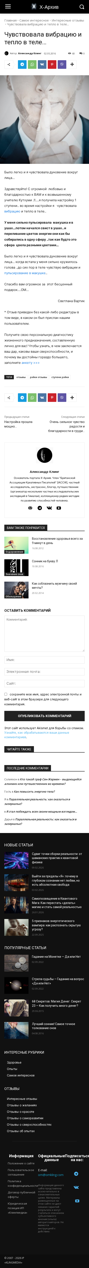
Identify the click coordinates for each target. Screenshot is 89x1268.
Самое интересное (34, 20)
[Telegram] (22, 64)
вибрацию (12, 211)
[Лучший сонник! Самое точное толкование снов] (16, 1030)
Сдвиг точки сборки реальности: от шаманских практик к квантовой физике (57, 858)
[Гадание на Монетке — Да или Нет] (16, 963)
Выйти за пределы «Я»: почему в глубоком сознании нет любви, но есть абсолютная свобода (56, 880)
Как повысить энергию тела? (34, 791)
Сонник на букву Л (45, 561)
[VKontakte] (49, 508)
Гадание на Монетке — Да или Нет (56, 956)
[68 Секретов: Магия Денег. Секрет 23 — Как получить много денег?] (16, 1007)
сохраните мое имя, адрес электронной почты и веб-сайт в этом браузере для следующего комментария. (42, 699)
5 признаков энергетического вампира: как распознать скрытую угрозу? (56, 925)
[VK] (42, 64)
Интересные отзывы (68, 20)
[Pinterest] (52, 64)
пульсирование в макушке (25, 273)
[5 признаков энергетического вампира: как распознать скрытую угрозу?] (16, 927)
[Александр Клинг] (7, 53)
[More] (72, 64)
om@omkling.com (51, 1175)
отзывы (21, 377)
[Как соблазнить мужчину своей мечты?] (16, 590)
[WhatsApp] (32, 64)
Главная (10, 20)
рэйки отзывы (38, 377)
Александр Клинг (29, 53)
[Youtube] (59, 508)
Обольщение (13, 596)
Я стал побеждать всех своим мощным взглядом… (41, 811)
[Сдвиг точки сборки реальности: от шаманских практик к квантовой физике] (16, 860)
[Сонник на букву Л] (16, 567)
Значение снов (14, 574)
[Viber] (62, 64)
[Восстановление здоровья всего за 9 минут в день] (16, 545)
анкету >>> (31, 363)
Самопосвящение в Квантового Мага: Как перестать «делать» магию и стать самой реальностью (57, 903)
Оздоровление (14, 551)
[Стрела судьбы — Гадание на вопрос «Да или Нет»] (16, 985)
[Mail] (30, 508)
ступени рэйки (60, 377)
